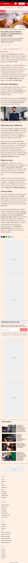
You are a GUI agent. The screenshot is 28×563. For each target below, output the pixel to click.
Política (3, 479)
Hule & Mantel (4, 517)
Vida (2, 483)
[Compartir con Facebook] (2, 237)
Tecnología (5, 49)
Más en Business (6, 421)
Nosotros (3, 524)
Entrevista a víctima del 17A (15, 1)
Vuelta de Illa (7, 1)
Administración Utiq (5, 542)
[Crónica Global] (9, 3)
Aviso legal (3, 526)
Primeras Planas (4, 495)
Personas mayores (11, 49)
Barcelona (18, 56)
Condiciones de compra (6, 540)
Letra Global (4, 511)
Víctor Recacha (5, 51)
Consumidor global (5, 515)
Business (3, 481)
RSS (2, 530)
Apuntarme (23, 329)
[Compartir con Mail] (11, 237)
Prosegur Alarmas (18, 67)
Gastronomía (4, 493)
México (17, 49)
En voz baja (3, 497)
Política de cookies (5, 534)
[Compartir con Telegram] (9, 237)
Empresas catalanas (5, 536)
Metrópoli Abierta (5, 505)
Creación (3, 485)
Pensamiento (4, 487)
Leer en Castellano (4, 5)
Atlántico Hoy (4, 513)
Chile (21, 49)
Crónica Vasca (4, 507)
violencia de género (6, 232)
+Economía (3, 491)
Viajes (2, 489)
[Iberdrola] (20, 8)
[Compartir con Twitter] (4, 237)
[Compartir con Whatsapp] (6, 237)
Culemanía (3, 509)
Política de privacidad (6, 532)
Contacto (3, 528)
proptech (3, 91)
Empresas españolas (5, 538)
